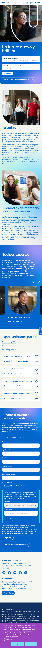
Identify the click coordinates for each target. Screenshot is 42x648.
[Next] (38, 281)
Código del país (7, 466)
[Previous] (33, 281)
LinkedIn (3, 572)
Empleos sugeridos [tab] (9, 342)
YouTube (14, 572)
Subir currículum (7, 482)
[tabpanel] (21, 378)
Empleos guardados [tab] (9, 350)
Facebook (9, 572)
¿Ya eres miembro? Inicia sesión (16, 544)
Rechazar (31, 644)
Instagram (20, 572)
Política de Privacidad (10, 633)
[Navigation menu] (39, 2)
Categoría (7, 501)
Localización (8, 510)
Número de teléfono (9, 474)
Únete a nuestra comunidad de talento (18, 79)
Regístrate (8, 538)
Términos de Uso (27, 631)
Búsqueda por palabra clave (11, 58)
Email (4, 458)
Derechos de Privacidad (27, 635)
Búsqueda (6, 55)
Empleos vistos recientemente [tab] (13, 346)
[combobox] (21, 67)
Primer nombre (8, 442)
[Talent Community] (27, 2)
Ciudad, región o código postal (12, 65)
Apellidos (6, 450)
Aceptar (17, 644)
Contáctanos (8, 593)
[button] (36, 356)
